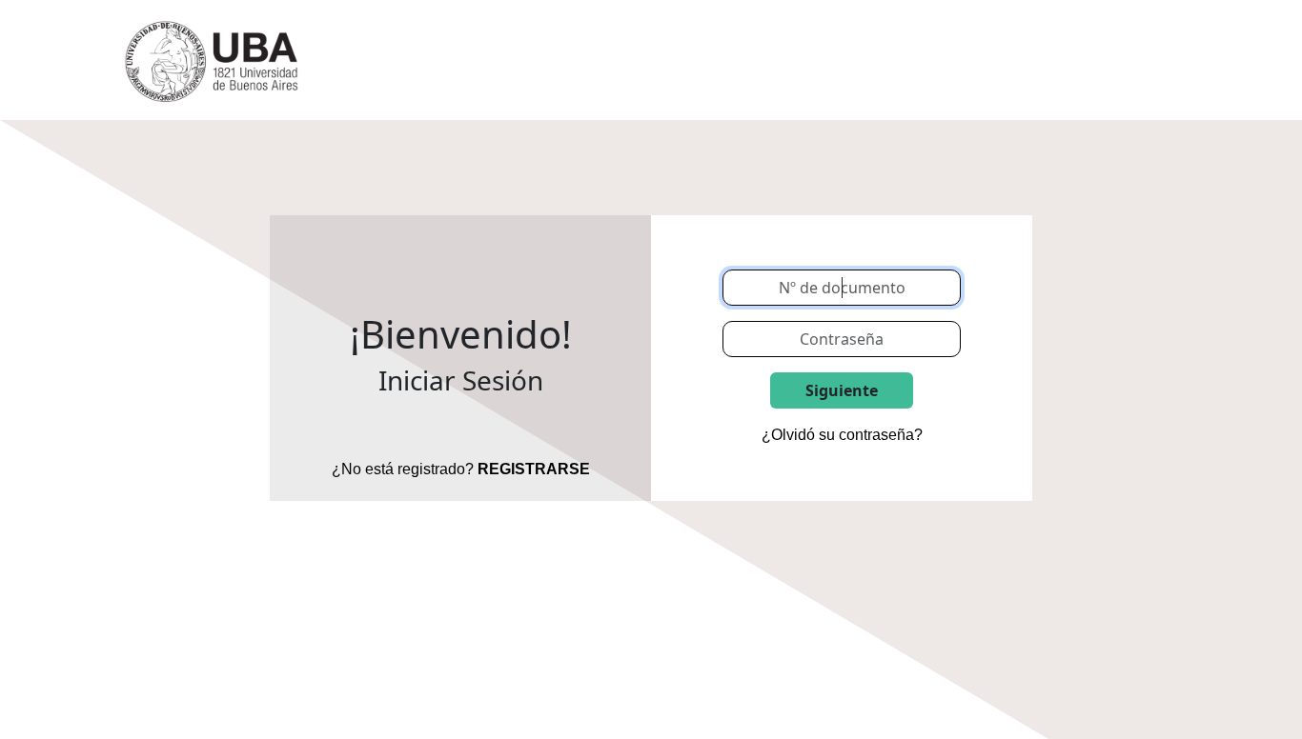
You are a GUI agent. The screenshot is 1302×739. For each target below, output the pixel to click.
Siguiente (841, 390)
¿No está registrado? (461, 469)
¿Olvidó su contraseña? (842, 435)
